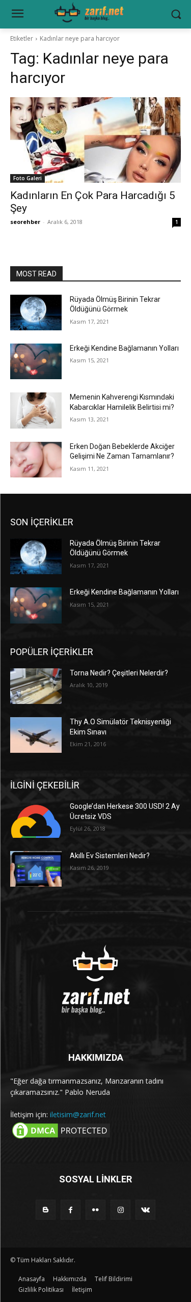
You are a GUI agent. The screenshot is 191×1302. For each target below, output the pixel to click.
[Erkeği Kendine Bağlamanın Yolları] (36, 361)
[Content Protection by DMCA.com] (61, 1138)
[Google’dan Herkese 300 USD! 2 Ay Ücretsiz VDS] (36, 819)
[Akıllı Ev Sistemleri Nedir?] (36, 869)
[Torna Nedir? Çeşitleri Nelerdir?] (36, 686)
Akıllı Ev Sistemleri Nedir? (110, 856)
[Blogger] (46, 1210)
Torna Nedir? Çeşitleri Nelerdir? (119, 673)
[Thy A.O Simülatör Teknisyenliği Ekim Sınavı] (36, 735)
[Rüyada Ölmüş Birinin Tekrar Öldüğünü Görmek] (36, 312)
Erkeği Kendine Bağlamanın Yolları (124, 348)
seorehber (25, 221)
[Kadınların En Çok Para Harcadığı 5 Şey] (95, 140)
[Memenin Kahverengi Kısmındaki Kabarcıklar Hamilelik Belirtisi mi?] (36, 410)
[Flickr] (95, 1210)
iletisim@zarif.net (78, 1114)
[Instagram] (120, 1210)
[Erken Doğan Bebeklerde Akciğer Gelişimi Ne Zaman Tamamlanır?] (36, 459)
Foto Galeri (27, 178)
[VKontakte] (145, 1210)
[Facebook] (70, 1210)
